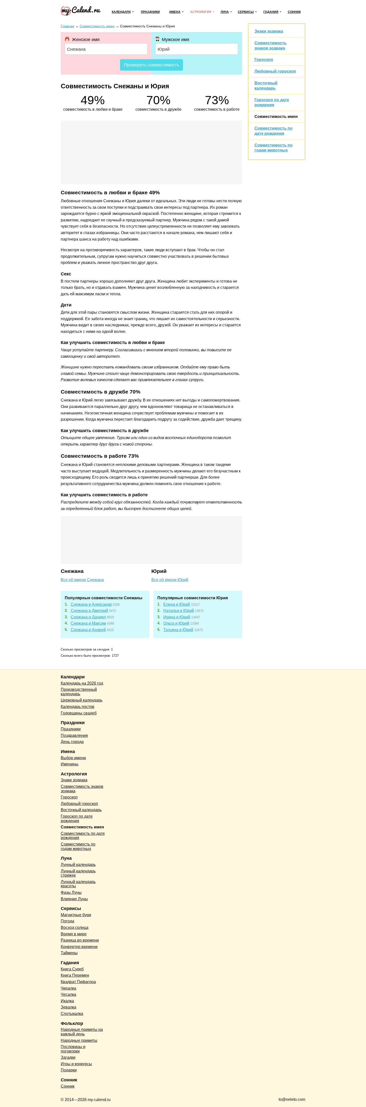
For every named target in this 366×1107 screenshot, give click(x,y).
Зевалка (68, 1007)
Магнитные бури (76, 915)
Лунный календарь (78, 864)
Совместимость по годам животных (78, 846)
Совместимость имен (276, 116)
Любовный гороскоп (275, 71)
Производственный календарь (79, 691)
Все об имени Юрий (169, 580)
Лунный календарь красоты (78, 884)
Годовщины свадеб (79, 713)
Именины (69, 764)
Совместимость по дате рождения (83, 835)
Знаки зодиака (268, 31)
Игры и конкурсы (76, 1064)
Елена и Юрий (176, 604)
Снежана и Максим (88, 623)
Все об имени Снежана (82, 580)
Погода (67, 921)
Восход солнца (74, 927)
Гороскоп (263, 59)
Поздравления (74, 735)
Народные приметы (79, 1040)
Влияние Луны (74, 899)
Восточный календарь (81, 810)
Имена (175, 12)
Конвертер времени (79, 947)
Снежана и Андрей (88, 630)
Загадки (68, 1057)
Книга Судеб (72, 969)
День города (72, 742)
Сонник (294, 12)
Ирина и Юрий (176, 617)
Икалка (67, 1001)
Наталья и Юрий (178, 610)
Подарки (69, 1070)
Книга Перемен (75, 975)
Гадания (270, 12)
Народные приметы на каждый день (82, 1031)
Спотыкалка (72, 1013)
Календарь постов (77, 706)
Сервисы (246, 12)
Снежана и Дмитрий (89, 610)
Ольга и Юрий (176, 623)
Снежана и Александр (91, 604)
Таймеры (69, 953)
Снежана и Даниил (88, 617)
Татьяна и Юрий (178, 630)
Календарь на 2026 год (82, 683)
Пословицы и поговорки (73, 1049)
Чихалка (68, 988)
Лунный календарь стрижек (78, 873)
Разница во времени (80, 940)
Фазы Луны (71, 892)
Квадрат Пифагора (78, 982)
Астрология (200, 12)
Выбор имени (73, 758)
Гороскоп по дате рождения (77, 818)
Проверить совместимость (151, 64)
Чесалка (68, 994)
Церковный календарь (81, 700)
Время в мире (74, 934)
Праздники (150, 12)
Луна (225, 12)
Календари (121, 12)
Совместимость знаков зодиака (82, 788)
